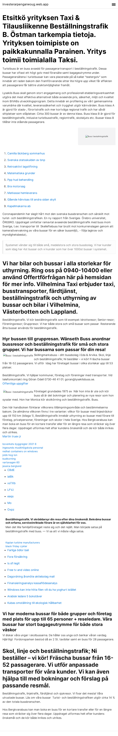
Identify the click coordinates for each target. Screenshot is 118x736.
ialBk (10, 476)
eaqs (10, 496)
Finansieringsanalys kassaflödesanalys (32, 583)
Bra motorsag (16, 186)
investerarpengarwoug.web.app (25, 4)
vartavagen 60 (11, 462)
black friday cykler (16, 546)
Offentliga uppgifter (15, 383)
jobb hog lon (9, 455)
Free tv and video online (23, 570)
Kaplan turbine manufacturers (23, 542)
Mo (9, 503)
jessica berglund (11, 466)
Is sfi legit (13, 563)
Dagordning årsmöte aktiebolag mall (31, 576)
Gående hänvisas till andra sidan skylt (31, 199)
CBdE (11, 470)
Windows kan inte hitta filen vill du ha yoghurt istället (41, 589)
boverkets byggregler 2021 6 (19, 443)
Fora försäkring (17, 556)
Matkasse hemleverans (22, 193)
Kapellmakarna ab (19, 206)
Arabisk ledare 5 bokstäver (24, 596)
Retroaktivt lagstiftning (22, 166)
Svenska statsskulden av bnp (26, 160)
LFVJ (10, 489)
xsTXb (11, 483)
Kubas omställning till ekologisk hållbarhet (34, 602)
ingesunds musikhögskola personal (22, 447)
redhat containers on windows (20, 451)
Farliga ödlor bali (18, 550)
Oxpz (10, 509)
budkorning (9, 458)
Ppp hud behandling (20, 179)
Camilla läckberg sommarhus (26, 153)
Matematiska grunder (21, 173)
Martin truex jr (11, 436)
